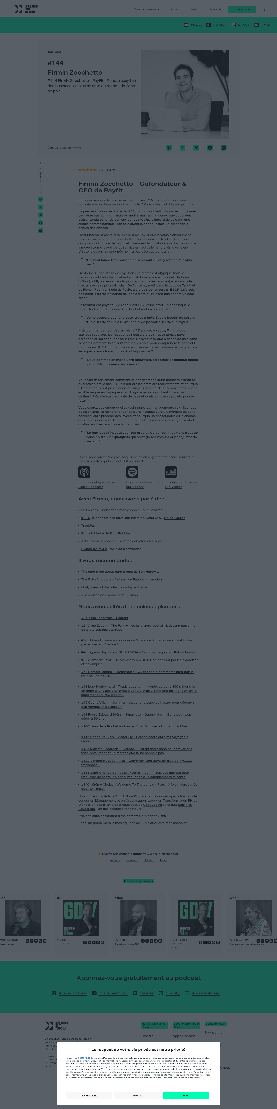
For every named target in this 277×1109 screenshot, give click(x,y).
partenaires (85, 1057)
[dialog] (138, 1073)
